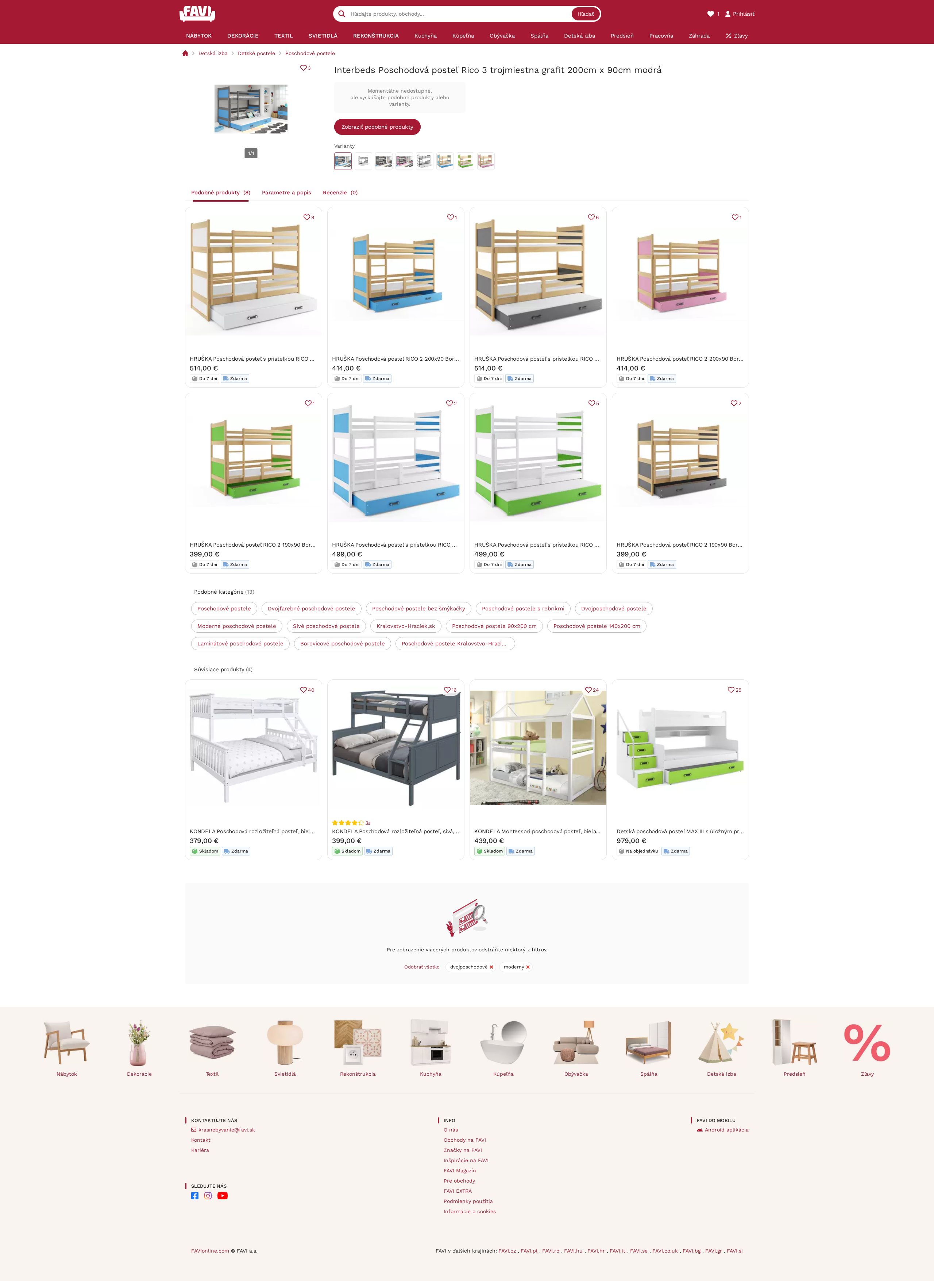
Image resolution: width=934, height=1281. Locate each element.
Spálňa (648, 1074)
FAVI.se (639, 1251)
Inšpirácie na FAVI (466, 1160)
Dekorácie (139, 1074)
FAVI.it (618, 1251)
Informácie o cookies (470, 1211)
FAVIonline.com (210, 1251)
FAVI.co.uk (666, 1251)
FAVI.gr (714, 1251)
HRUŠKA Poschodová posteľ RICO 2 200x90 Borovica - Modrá (411, 359)
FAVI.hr (597, 1251)
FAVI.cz (508, 1251)
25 (738, 690)
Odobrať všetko (422, 967)
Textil (212, 1074)
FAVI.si (735, 1251)
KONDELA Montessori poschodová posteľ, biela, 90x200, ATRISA (556, 831)
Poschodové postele (310, 53)
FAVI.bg (692, 1251)
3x (368, 822)
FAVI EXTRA (458, 1191)
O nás (451, 1130)
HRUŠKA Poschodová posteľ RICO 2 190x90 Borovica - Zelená (268, 544)
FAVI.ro (551, 1251)
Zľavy (867, 1074)
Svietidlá (285, 1074)
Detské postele (256, 53)
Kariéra (200, 1150)
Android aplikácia (727, 1130)
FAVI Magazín (460, 1170)
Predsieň (795, 1074)
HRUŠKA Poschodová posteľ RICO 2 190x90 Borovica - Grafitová (698, 544)
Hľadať (586, 14)
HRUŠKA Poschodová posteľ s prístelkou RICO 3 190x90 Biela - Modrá (422, 544)
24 (596, 690)
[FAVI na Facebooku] (194, 1195)
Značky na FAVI (463, 1150)
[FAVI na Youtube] (222, 1195)
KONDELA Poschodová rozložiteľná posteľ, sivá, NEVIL (402, 831)
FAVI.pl (530, 1251)
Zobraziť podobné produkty (377, 127)
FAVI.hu (574, 1251)
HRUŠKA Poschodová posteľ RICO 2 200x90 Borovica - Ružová (696, 359)
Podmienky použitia (468, 1201)
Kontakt (201, 1140)
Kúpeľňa (503, 1074)
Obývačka (576, 1074)
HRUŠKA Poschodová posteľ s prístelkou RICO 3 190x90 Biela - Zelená (564, 544)
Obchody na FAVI (465, 1140)
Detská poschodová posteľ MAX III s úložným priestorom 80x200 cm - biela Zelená (723, 831)
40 (311, 690)
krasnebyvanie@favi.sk (226, 1130)
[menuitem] (198, 36)
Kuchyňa (430, 1074)
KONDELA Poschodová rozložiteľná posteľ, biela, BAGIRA (263, 831)
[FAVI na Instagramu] (208, 1195)
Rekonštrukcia (358, 1074)
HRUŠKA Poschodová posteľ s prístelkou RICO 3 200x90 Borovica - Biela (283, 359)
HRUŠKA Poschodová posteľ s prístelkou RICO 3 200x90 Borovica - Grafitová (573, 359)
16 (454, 690)
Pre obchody (459, 1181)
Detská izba (213, 53)
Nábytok (67, 1074)
